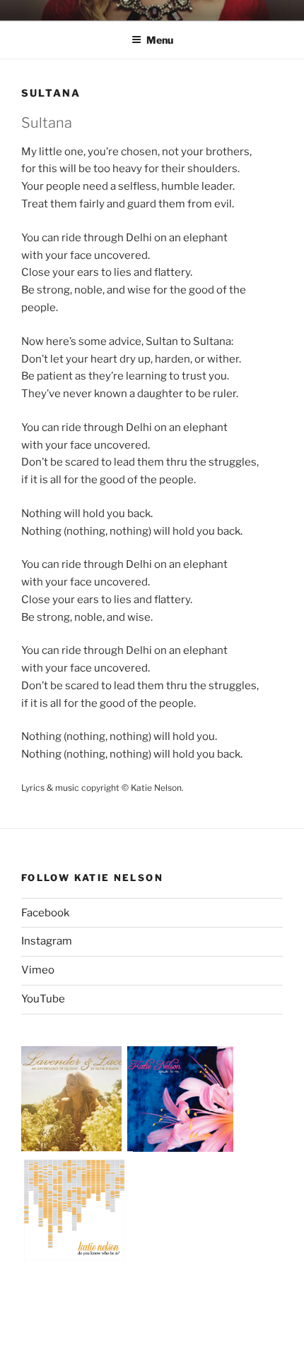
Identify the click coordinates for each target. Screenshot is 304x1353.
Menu (159, 40)
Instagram (46, 941)
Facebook (45, 912)
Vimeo (37, 970)
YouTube (43, 999)
